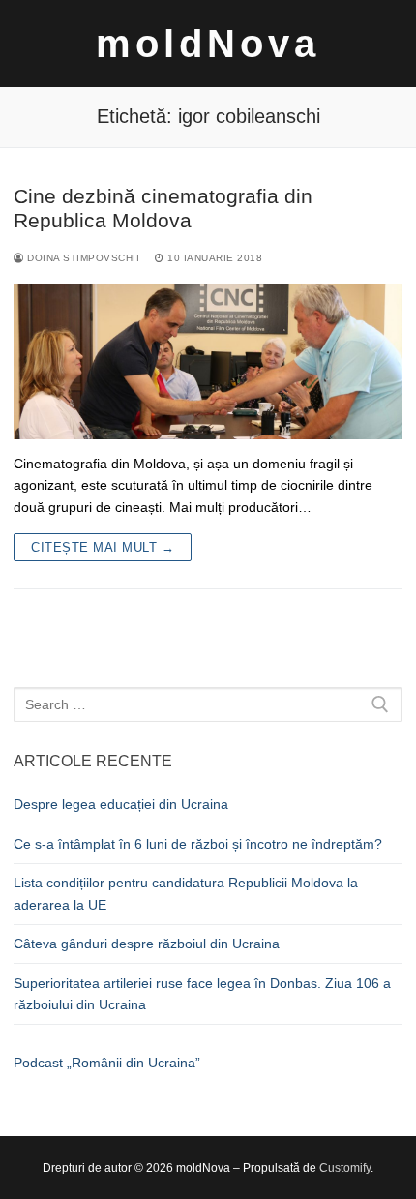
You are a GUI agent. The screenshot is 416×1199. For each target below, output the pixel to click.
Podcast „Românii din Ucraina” (107, 1062)
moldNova (208, 43)
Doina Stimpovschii (81, 258)
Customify (345, 1168)
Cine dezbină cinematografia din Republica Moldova (163, 208)
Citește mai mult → (102, 547)
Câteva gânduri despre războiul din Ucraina (147, 943)
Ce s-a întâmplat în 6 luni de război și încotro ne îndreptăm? (198, 844)
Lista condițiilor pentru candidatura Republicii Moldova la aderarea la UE (186, 894)
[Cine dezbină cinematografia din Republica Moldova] (208, 361)
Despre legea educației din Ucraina (121, 804)
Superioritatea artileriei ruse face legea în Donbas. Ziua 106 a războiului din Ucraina (202, 994)
